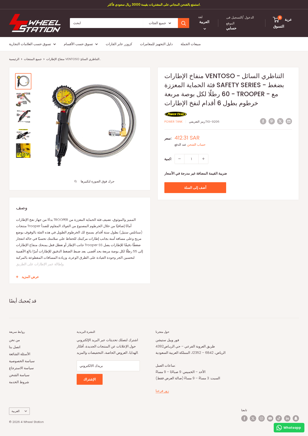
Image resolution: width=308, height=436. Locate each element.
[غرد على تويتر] (280, 121)
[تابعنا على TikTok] (279, 418)
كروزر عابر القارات (119, 44)
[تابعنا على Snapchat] (296, 418)
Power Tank (173, 121)
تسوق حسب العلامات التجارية (30, 44)
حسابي (231, 28)
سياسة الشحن (19, 375)
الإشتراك (89, 379)
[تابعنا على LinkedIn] (287, 418)
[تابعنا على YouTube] (270, 418)
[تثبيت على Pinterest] (272, 121)
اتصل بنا (14, 347)
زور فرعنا (162, 390)
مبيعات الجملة (191, 44)
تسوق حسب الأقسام (78, 44)
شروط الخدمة (19, 382)
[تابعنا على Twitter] (253, 418)
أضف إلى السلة (195, 187)
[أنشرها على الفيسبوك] (263, 121)
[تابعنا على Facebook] (244, 418)
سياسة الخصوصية (22, 361)
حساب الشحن (196, 144)
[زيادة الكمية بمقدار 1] (203, 158)
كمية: (168, 158)
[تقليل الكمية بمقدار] (179, 158)
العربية (15, 411)
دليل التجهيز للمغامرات (156, 44)
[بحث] (183, 23)
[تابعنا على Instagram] (261, 418)
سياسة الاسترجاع (21, 368)
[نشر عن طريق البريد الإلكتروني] (289, 121)
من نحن (14, 340)
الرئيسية (14, 59)
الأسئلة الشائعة (19, 354)
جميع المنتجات (33, 59)
